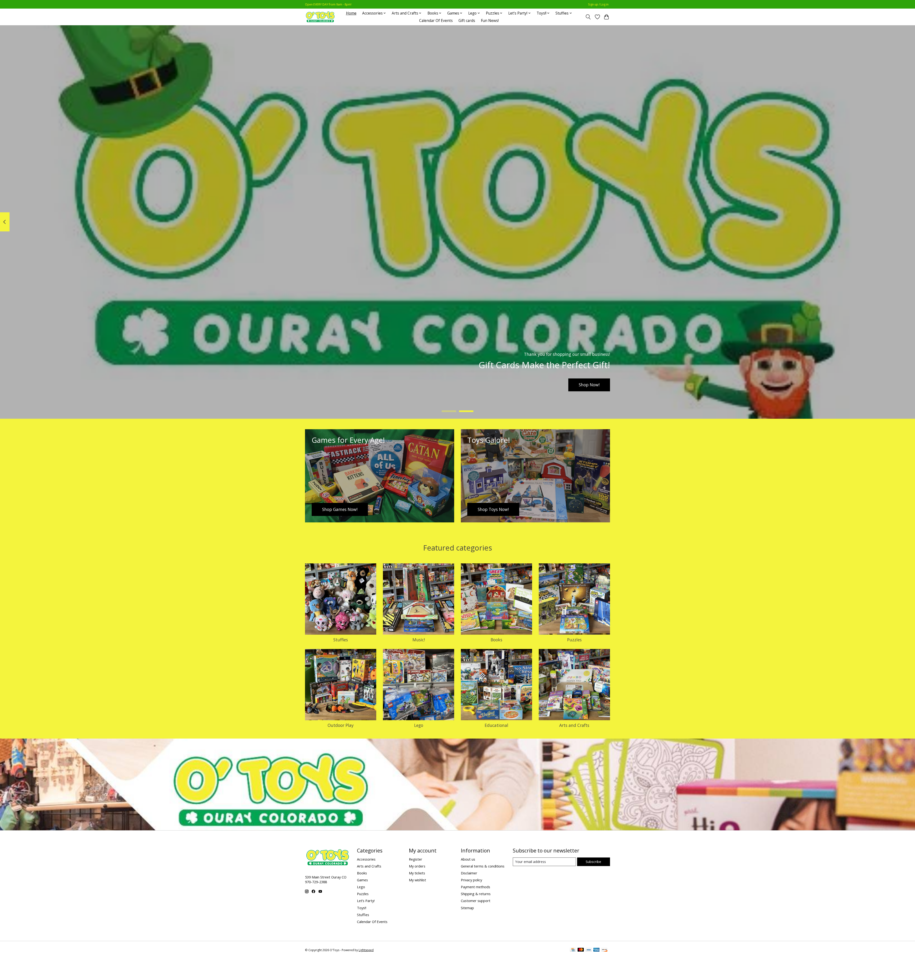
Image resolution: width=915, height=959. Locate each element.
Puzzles (574, 640)
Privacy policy (471, 879)
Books (496, 640)
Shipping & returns (476, 893)
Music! (418, 640)
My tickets (417, 873)
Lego (418, 725)
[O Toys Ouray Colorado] (320, 16)
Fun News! (490, 20)
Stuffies (340, 640)
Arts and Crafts (574, 725)
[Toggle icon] (588, 17)
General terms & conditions (482, 866)
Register (415, 859)
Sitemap (467, 907)
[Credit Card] (573, 950)
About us (468, 859)
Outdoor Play (341, 725)
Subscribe (593, 861)
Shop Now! (589, 385)
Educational (496, 725)
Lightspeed (366, 950)
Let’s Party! (366, 900)
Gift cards (466, 20)
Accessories (366, 859)
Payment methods (475, 886)
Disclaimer (469, 873)
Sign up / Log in (598, 4)
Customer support (475, 900)
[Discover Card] (604, 950)
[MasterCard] (581, 950)
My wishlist (417, 879)
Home (351, 13)
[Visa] (588, 950)
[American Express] (596, 950)
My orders (417, 866)
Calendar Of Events (436, 20)
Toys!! (361, 907)
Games (362, 879)
